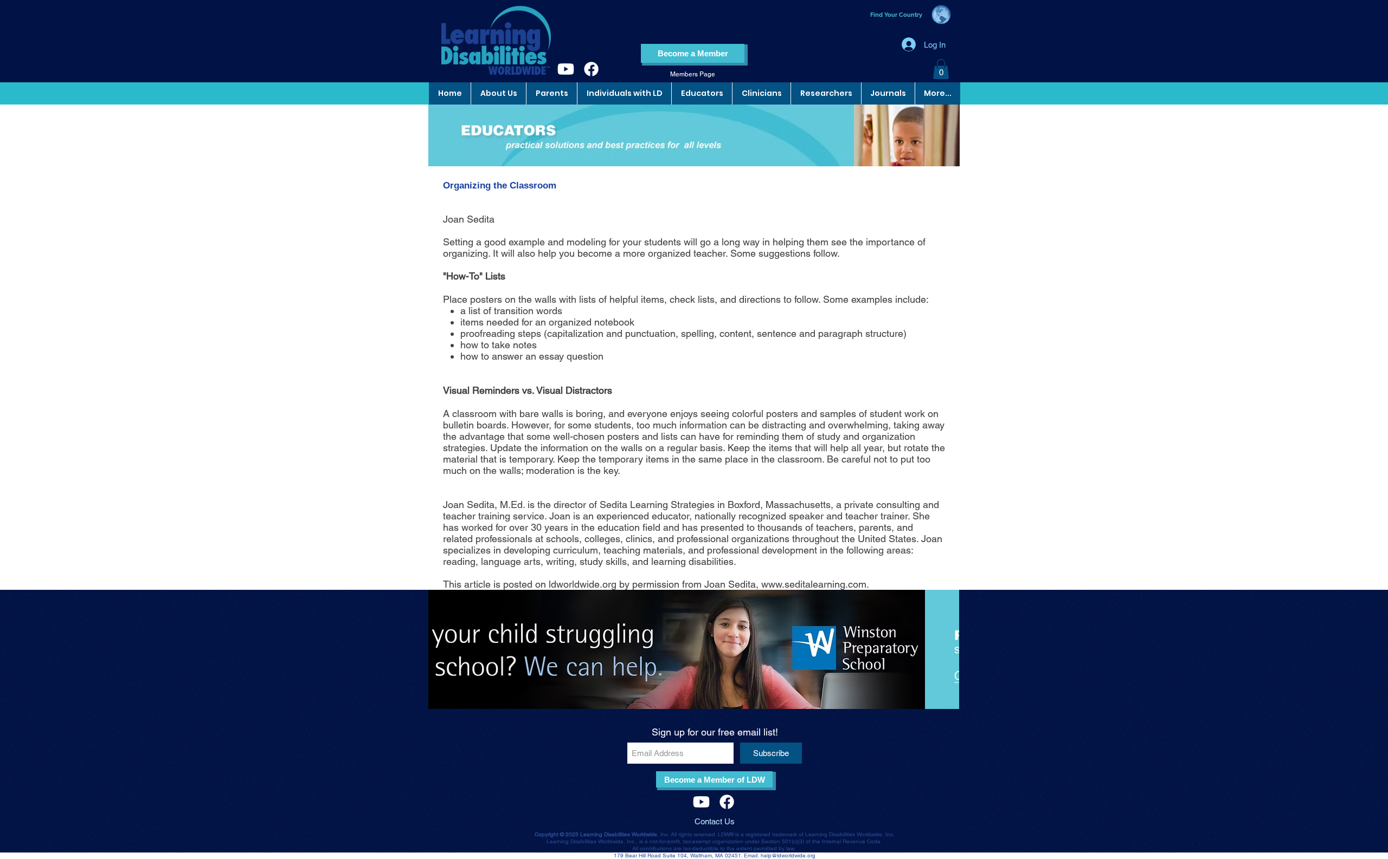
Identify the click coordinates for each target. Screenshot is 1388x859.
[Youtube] (565, 69)
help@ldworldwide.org (788, 855)
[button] (941, 69)
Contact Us (715, 821)
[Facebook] (591, 69)
